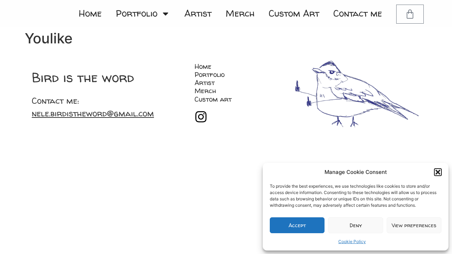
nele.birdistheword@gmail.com (93, 113)
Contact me (357, 13)
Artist (198, 13)
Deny (356, 225)
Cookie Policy (352, 241)
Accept (297, 225)
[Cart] (410, 14)
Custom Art (294, 13)
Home (90, 13)
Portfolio (136, 13)
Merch (240, 13)
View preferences (414, 225)
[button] (437, 172)
